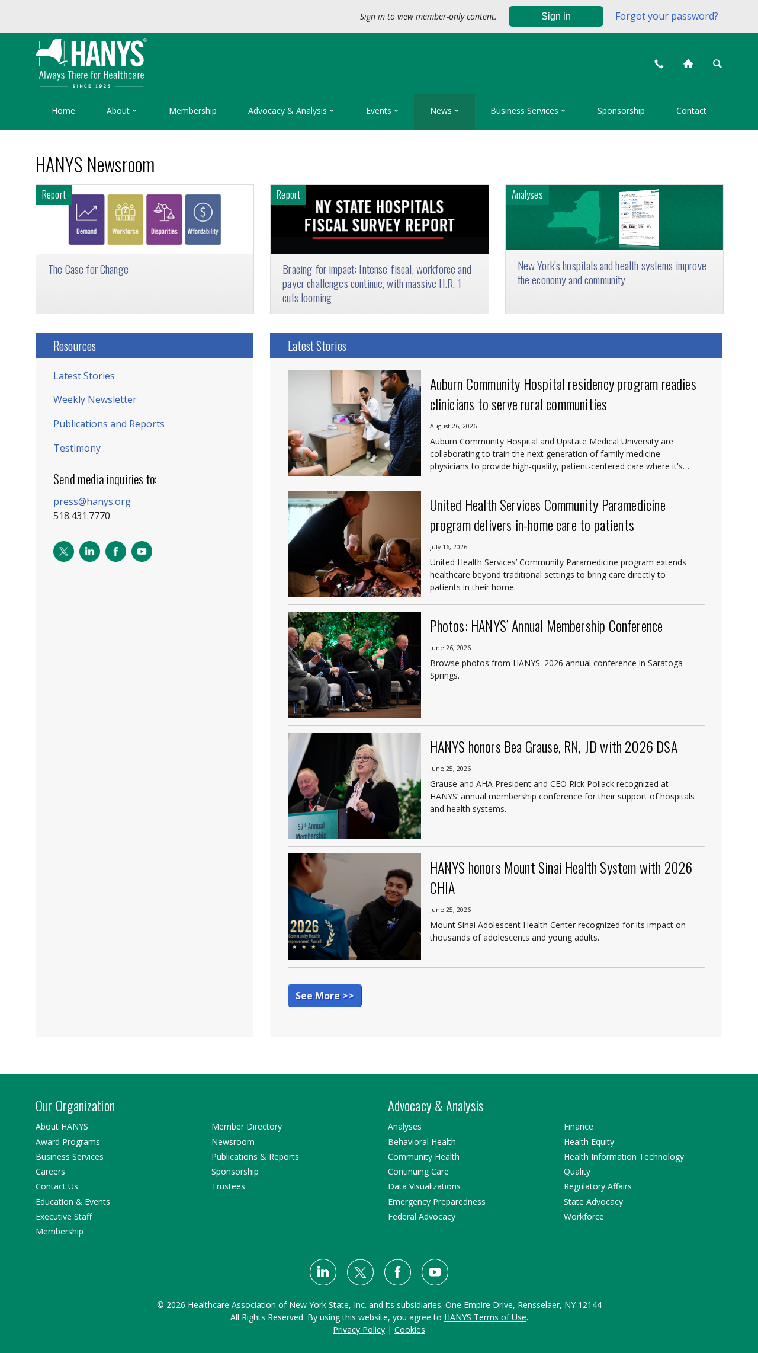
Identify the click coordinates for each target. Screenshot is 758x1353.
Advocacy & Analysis (291, 110)
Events (382, 110)
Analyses (405, 1126)
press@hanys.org (92, 501)
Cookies (409, 1329)
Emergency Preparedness (437, 1201)
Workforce (584, 1216)
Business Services (528, 110)
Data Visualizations (424, 1186)
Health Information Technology (624, 1156)
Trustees (228, 1186)
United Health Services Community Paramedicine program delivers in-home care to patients (548, 514)
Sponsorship (621, 110)
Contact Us (57, 1186)
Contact (691, 110)
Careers (50, 1171)
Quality (577, 1171)
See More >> (325, 995)
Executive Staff (64, 1216)
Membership (193, 110)
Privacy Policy (359, 1329)
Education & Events (73, 1201)
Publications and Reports (109, 423)
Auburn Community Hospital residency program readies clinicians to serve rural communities (563, 393)
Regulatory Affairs (598, 1186)
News (444, 110)
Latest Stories (84, 375)
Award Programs (68, 1141)
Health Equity (589, 1141)
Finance (578, 1126)
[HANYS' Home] (173, 58)
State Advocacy (593, 1201)
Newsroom (233, 1141)
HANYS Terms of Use (485, 1317)
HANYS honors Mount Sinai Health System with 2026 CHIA (561, 877)
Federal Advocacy (421, 1216)
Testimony (77, 448)
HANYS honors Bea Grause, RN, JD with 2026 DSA (553, 746)
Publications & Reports (255, 1156)
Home (63, 110)
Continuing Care (418, 1171)
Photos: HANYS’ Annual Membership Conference (546, 625)
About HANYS (62, 1126)
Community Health (424, 1156)
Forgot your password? (666, 16)
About (122, 110)
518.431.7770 (81, 515)
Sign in (556, 16)
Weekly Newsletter (95, 399)
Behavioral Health (422, 1141)
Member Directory (246, 1126)
